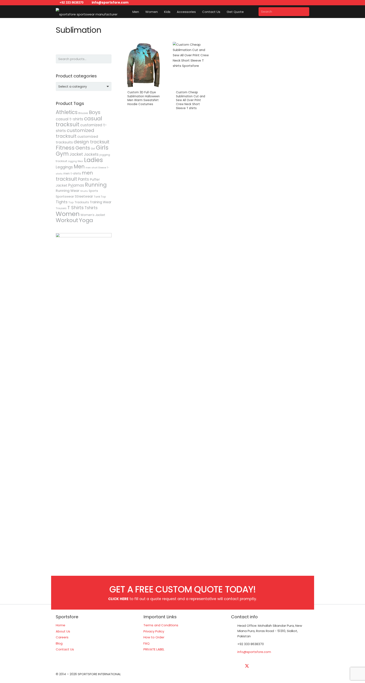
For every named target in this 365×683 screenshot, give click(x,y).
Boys (94, 112)
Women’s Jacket (92, 215)
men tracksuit (74, 175)
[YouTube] (268, 666)
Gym (62, 154)
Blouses (83, 113)
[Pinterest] (289, 666)
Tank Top (100, 196)
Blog (59, 643)
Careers (62, 637)
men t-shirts (72, 174)
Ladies (93, 160)
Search (107, 59)
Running (96, 184)
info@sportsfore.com (254, 652)
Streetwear (84, 196)
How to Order (153, 637)
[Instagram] (278, 666)
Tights (62, 202)
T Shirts (75, 207)
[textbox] (72, 86)
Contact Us (65, 649)
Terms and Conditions (160, 625)
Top (71, 202)
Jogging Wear (75, 161)
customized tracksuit (75, 133)
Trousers (61, 208)
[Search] (304, 11)
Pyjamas (76, 185)
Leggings (64, 167)
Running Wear (67, 190)
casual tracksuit (79, 121)
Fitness (65, 147)
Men (79, 166)
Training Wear (100, 202)
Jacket (76, 154)
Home (60, 625)
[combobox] (84, 86)
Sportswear (65, 196)
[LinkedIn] (257, 666)
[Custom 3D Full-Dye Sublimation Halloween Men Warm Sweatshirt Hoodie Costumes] (143, 82)
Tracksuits (82, 202)
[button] (141, 12)
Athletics (67, 112)
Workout (67, 220)
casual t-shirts (69, 119)
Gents (82, 147)
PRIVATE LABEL (153, 649)
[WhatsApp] (299, 666)
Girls (102, 147)
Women (68, 213)
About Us (63, 631)
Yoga (86, 220)
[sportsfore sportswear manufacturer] (86, 11)
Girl (93, 148)
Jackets (91, 154)
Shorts (84, 191)
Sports (93, 191)
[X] (247, 666)
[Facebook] (236, 666)
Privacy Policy (153, 631)
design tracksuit (91, 142)
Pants (83, 179)
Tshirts (91, 208)
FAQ (146, 643)
